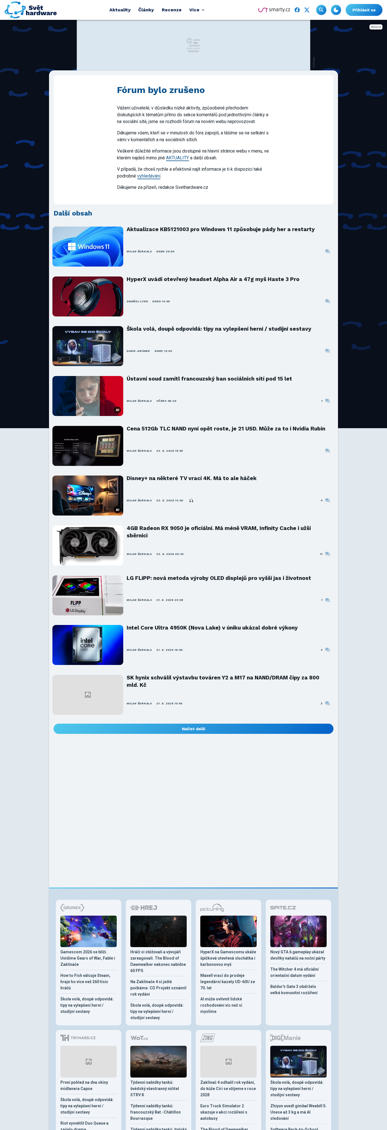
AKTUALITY (177, 157)
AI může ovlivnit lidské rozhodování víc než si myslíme (221, 1005)
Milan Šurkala (139, 251)
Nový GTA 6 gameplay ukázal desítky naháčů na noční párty (297, 955)
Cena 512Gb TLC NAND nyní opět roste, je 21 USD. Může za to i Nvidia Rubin (226, 428)
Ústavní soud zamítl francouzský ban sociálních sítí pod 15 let (209, 378)
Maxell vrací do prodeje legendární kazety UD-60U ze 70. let (227, 981)
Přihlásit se (364, 10)
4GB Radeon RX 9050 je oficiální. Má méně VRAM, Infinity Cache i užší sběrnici (219, 532)
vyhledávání (148, 176)
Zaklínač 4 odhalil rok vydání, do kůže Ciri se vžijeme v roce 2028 (228, 1088)
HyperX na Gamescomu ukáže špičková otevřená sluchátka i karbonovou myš (228, 958)
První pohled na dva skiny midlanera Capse (84, 1085)
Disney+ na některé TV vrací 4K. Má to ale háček (192, 478)
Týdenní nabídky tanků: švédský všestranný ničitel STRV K (154, 1088)
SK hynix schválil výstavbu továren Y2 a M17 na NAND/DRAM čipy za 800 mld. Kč (223, 681)
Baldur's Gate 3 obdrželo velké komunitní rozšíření (294, 989)
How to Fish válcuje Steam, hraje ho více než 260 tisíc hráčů (85, 981)
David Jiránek (138, 350)
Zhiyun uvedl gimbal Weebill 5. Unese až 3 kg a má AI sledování (298, 1112)
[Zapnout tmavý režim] (336, 10)
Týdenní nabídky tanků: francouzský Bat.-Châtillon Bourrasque (155, 1112)
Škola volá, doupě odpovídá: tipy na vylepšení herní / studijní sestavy (219, 329)
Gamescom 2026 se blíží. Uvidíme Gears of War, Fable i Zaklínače (87, 958)
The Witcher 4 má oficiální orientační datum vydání (294, 972)
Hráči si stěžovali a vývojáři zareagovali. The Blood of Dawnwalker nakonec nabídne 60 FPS (158, 961)
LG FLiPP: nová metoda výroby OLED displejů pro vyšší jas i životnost (219, 578)
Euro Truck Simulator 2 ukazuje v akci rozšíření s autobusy (223, 1112)
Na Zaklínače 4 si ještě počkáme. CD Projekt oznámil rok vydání (158, 987)
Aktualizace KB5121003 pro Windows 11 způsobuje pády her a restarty (221, 229)
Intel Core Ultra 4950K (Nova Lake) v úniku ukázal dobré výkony (212, 627)
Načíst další (193, 728)
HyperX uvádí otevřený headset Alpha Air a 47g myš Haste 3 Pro (213, 279)
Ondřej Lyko (137, 301)
